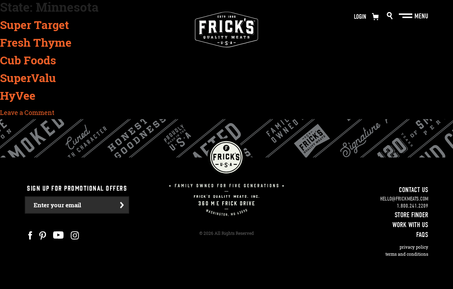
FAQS (422, 235)
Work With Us (410, 225)
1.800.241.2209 (412, 206)
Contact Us (413, 190)
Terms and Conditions (406, 254)
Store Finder (411, 215)
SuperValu (28, 78)
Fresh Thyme (35, 42)
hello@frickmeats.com (404, 199)
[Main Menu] (406, 16)
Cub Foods (28, 60)
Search (390, 15)
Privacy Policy (414, 247)
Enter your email (57, 205)
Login (360, 17)
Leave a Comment (27, 112)
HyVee (17, 95)
